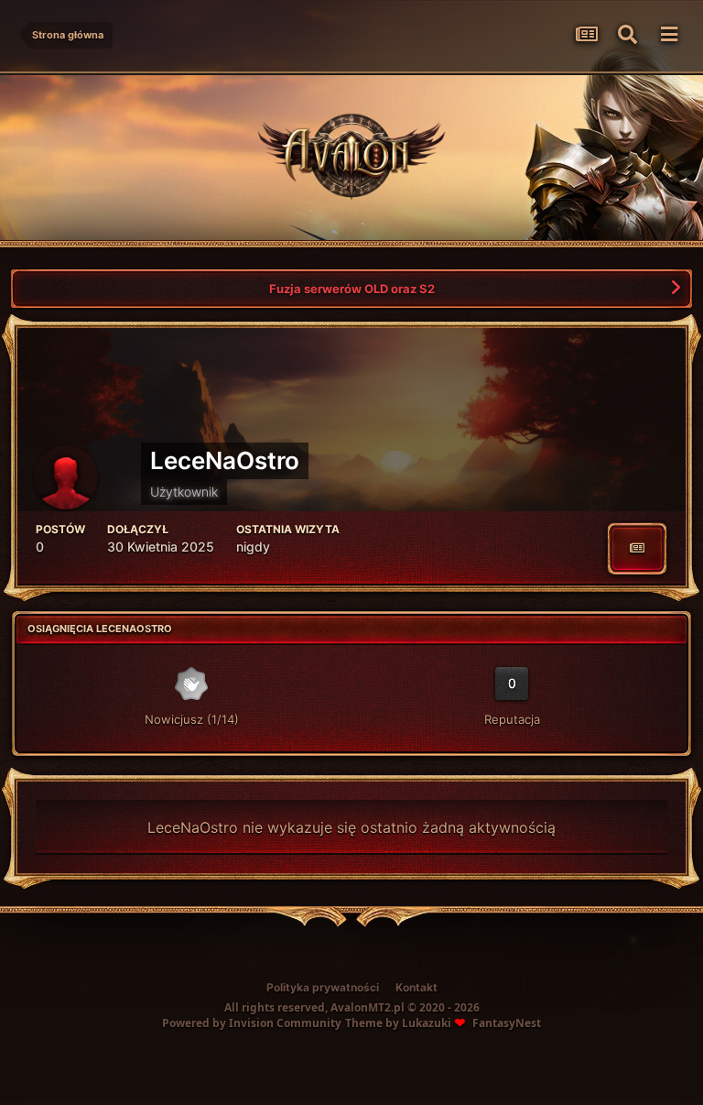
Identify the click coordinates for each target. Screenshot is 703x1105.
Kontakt (416, 987)
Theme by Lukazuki (398, 1023)
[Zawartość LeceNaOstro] (637, 548)
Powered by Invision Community (251, 1023)
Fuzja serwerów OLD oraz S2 (352, 288)
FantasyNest (506, 1023)
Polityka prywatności (322, 987)
